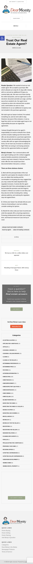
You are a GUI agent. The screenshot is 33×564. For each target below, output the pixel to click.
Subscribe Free (16, 326)
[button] (2, 38)
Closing (5, 356)
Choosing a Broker (8, 350)
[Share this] (12, 241)
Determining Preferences (10, 363)
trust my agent (6, 229)
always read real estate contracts (12, 227)
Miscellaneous (16, 37)
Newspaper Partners (8, 549)
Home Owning (7, 393)
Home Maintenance (8, 390)
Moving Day (6, 419)
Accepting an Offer (12, 35)
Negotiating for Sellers (10, 429)
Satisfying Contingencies (10, 453)
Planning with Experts (9, 436)
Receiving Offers (8, 449)
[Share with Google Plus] (18, 241)
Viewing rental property (10, 466)
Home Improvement (8, 383)
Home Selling (22, 35)
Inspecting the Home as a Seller (12, 406)
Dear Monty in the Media (9, 547)
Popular (5, 439)
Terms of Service (7, 552)
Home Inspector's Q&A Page (11, 386)
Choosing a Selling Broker (11, 353)
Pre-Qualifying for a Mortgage (12, 443)
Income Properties (8, 400)
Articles (5, 346)
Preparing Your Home (9, 446)
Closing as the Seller (9, 360)
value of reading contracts (21, 229)
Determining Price (8, 366)
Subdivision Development (10, 459)
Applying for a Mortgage (10, 343)
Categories (5, 545)
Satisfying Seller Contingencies (12, 456)
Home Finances (7, 380)
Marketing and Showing (10, 413)
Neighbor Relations (9, 433)
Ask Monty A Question (16, 1)
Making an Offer (8, 409)
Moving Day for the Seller (11, 423)
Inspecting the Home (9, 403)
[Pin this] (20, 241)
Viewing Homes (7, 462)
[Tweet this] (15, 241)
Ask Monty (16, 309)
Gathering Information (10, 373)
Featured (5, 370)
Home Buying (6, 376)
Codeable (26, 561)
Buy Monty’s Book (16, 497)
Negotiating (6, 426)
